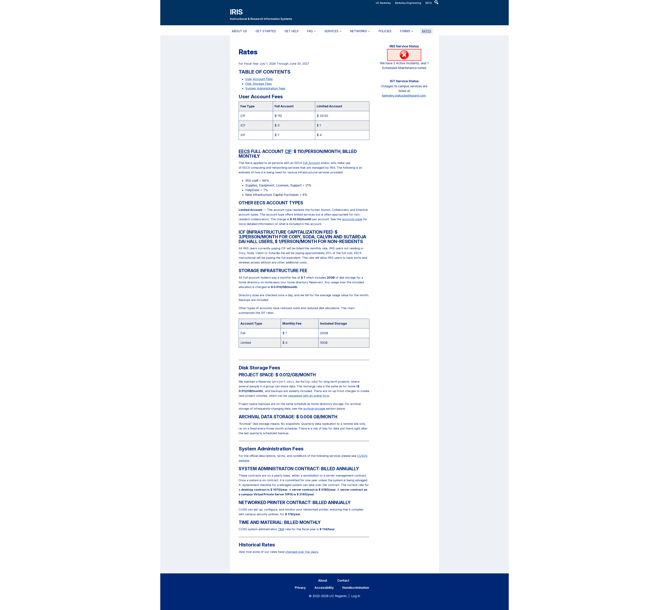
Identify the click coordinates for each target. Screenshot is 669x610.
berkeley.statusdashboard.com (404, 95)
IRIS (236, 11)
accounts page (352, 219)
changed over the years (301, 552)
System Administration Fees (265, 88)
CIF (288, 151)
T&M (281, 529)
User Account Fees (259, 79)
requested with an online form (308, 395)
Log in (355, 596)
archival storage (314, 408)
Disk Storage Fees (258, 84)
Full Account (311, 163)
